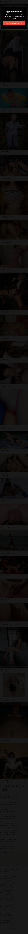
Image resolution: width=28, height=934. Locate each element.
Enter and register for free (14, 23)
